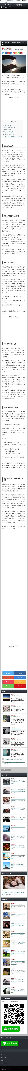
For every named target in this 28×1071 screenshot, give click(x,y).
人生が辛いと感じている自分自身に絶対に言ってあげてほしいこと (18, 800)
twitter (19, 5)
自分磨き (21, 49)
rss (17, 5)
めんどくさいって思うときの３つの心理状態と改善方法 (17, 700)
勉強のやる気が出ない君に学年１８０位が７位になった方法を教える (18, 962)
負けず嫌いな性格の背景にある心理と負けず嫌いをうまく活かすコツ (17, 744)
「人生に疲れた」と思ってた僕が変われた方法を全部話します (18, 856)
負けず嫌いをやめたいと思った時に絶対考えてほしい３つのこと (18, 782)
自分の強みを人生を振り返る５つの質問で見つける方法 (14, 759)
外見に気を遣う (7, 129)
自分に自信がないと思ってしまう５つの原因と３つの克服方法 (18, 972)
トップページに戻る (6, 769)
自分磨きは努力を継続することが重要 (12, 136)
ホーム (2, 1054)
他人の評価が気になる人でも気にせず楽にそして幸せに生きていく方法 (18, 838)
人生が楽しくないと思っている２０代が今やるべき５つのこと (18, 991)
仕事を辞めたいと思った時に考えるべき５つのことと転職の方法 (14, 763)
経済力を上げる (7, 125)
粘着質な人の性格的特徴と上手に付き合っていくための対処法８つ (18, 866)
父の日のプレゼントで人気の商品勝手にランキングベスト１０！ (18, 953)
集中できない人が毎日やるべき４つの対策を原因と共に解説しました (18, 906)
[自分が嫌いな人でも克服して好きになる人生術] (6, 6)
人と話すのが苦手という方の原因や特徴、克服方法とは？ (17, 755)
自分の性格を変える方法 (8, 49)
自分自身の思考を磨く (8, 132)
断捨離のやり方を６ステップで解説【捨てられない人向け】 (18, 925)
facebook (21, 5)
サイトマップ (3, 1063)
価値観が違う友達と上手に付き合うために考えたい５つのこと (18, 934)
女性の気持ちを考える (8, 134)
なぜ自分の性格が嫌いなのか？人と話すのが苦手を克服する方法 (17, 733)
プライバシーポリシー (5, 1060)
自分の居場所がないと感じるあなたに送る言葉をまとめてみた (18, 847)
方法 (17, 49)
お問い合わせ (3, 1057)
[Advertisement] (14, 25)
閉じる (13, 121)
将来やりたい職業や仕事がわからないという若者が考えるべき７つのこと (18, 791)
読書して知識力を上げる (9, 127)
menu (25, 4)
